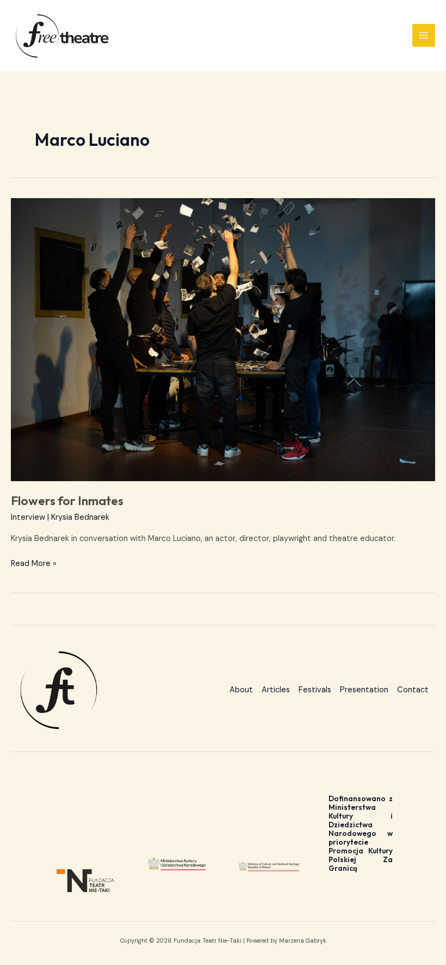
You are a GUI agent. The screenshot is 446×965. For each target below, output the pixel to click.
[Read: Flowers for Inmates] (223, 339)
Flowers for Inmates (67, 500)
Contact (413, 690)
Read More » (34, 563)
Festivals (315, 690)
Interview (28, 517)
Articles (276, 690)
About (241, 690)
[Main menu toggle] (423, 35)
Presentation (364, 690)
